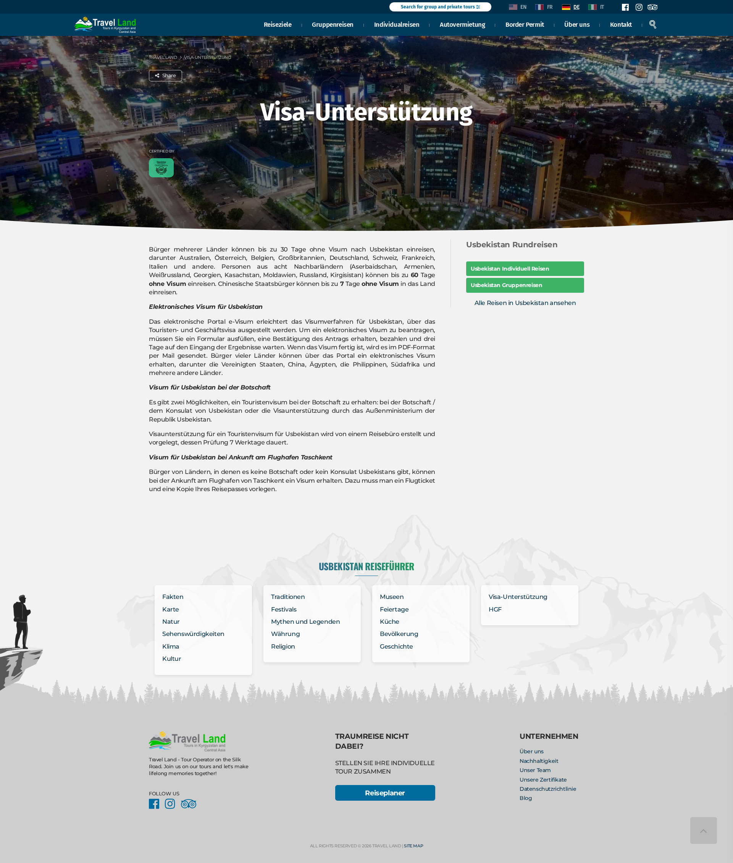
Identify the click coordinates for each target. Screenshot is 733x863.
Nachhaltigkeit (539, 761)
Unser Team (535, 770)
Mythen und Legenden (305, 621)
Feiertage (394, 609)
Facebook (625, 7)
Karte (170, 609)
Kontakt (621, 24)
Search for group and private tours (438, 7)
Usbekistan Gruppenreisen (506, 285)
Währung (285, 634)
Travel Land (163, 57)
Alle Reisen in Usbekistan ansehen (525, 303)
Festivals (283, 609)
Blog (526, 798)
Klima (170, 646)
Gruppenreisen (333, 24)
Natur (171, 621)
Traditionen (288, 596)
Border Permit (524, 24)
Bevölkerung (399, 634)
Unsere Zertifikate (543, 779)
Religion (283, 646)
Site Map (413, 845)
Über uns (576, 24)
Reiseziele (278, 24)
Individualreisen (397, 24)
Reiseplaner (385, 793)
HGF (495, 609)
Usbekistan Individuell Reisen (510, 268)
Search (653, 24)
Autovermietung (462, 24)
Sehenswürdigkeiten (193, 634)
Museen (392, 596)
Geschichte (396, 646)
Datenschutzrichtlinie (548, 788)
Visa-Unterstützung (518, 596)
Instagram (639, 7)
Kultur (171, 658)
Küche (389, 621)
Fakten (173, 596)
